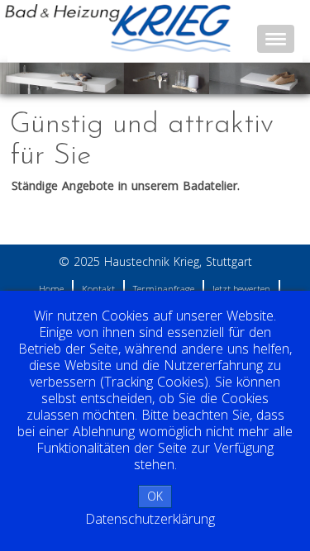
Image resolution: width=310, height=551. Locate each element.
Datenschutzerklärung (150, 519)
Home (51, 289)
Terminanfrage (163, 289)
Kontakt (98, 289)
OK (155, 496)
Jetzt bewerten (241, 289)
